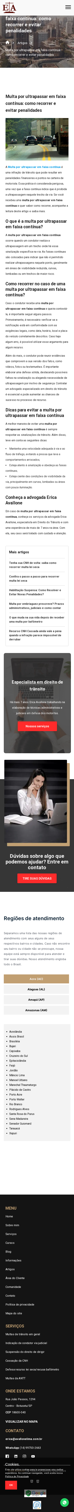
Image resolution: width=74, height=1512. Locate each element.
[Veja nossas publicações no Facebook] (7, 1457)
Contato (10, 1295)
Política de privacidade (20, 1304)
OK (11, 1485)
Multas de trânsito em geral (23, 1334)
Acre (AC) (36, 979)
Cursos (10, 1243)
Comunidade (13, 1287)
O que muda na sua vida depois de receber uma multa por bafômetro (36, 619)
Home (9, 1216)
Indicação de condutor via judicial (26, 1343)
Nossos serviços (37, 726)
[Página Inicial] (7, 43)
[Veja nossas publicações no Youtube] (33, 1457)
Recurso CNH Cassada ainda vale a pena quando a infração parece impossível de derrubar (35, 635)
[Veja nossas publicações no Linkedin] (16, 1457)
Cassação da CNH (17, 1360)
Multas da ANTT (15, 1378)
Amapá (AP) (36, 999)
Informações (14, 1260)
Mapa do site (14, 1313)
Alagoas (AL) (36, 989)
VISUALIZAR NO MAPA (22, 1421)
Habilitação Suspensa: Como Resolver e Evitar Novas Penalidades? (35, 592)
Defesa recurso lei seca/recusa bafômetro (32, 1369)
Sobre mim (12, 1225)
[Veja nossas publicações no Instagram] (24, 1457)
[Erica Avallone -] (9, 12)
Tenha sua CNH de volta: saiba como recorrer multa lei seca (32, 565)
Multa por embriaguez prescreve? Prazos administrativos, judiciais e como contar (36, 606)
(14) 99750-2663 (23, 1447)
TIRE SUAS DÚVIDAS (37, 878)
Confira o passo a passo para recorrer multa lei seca (34, 578)
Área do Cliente (15, 1278)
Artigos (23, 43)
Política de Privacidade (17, 1476)
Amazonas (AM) (36, 1010)
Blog (8, 1251)
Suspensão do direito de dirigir (25, 1352)
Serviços (11, 1234)
